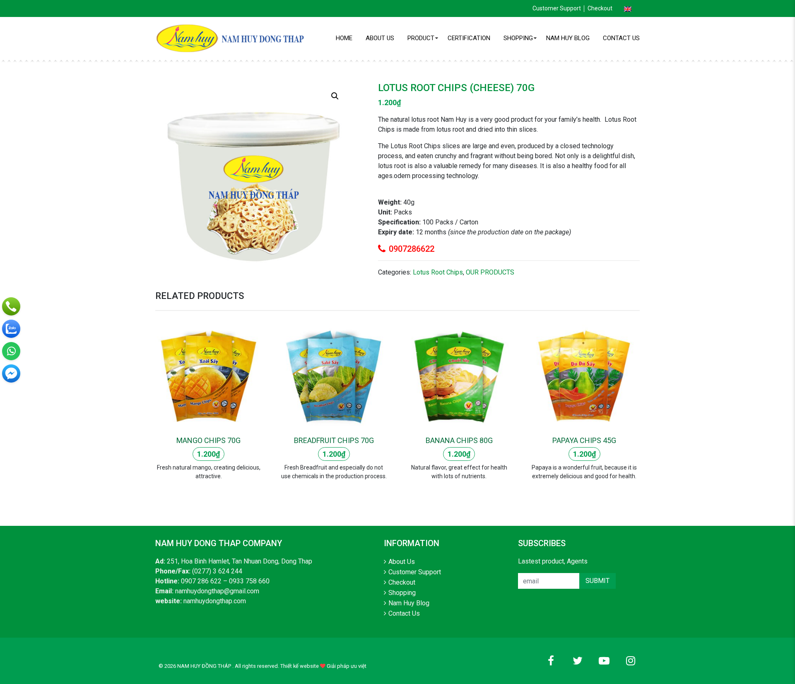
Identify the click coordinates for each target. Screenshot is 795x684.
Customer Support (556, 8)
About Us (380, 38)
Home (344, 38)
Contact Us (621, 38)
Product (420, 38)
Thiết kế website (299, 666)
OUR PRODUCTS (490, 272)
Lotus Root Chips (438, 272)
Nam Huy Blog (568, 38)
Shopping (518, 38)
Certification (469, 38)
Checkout (600, 8)
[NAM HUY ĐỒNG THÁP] (231, 38)
